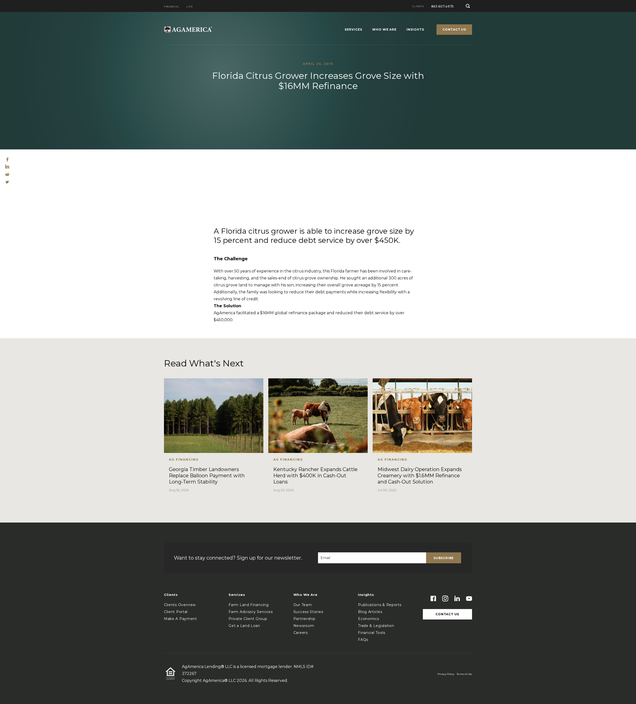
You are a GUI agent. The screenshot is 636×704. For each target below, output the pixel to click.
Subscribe (444, 558)
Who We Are (384, 29)
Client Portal (176, 612)
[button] (468, 6)
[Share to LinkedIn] (7, 167)
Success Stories (308, 612)
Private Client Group (248, 618)
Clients (418, 6)
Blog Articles (370, 612)
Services (353, 29)
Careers (300, 632)
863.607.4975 (442, 6)
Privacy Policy (445, 674)
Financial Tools (371, 632)
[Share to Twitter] (7, 182)
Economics (368, 618)
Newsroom (303, 625)
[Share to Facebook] (7, 160)
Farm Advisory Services (251, 612)
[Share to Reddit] (7, 174)
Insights (415, 29)
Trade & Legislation (376, 625)
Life (190, 6)
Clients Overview (180, 605)
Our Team (302, 605)
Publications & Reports (379, 605)
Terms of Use (464, 674)
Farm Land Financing (249, 605)
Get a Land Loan (244, 625)
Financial (171, 6)
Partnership (304, 618)
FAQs (363, 639)
